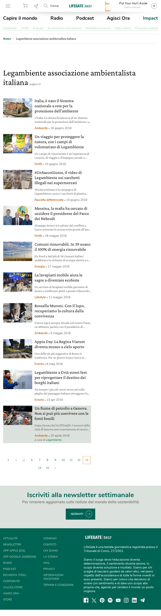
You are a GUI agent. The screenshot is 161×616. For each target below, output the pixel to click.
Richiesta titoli (14, 575)
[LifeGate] (80, 5)
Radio (56, 18)
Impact (150, 18)
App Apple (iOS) (14, 551)
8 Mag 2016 (55, 364)
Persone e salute (146, 28)
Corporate (11, 581)
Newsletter (36, 6)
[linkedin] (134, 600)
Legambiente (53, 440)
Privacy (49, 569)
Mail (46, 563)
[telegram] (142, 600)
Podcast (85, 18)
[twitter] (94, 600)
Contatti (49, 544)
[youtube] (118, 600)
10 (63, 460)
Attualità (10, 538)
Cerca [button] (54, 6)
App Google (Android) (19, 557)
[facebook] (86, 600)
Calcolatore (13, 587)
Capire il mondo (20, 18)
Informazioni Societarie (53, 577)
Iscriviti (77, 514)
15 (47, 468)
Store (26, 6)
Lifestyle (40, 297)
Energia (38, 28)
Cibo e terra (123, 28)
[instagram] (126, 600)
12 (78, 460)
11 (71, 460)
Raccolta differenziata (49, 200)
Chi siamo (50, 551)
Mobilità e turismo (98, 28)
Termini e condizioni (58, 585)
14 (39, 468)
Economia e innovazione (64, 28)
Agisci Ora (118, 18)
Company (50, 538)
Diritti (25, 28)
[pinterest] (102, 600)
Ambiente (10, 28)
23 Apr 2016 (55, 400)
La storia (50, 557)
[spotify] (110, 600)
